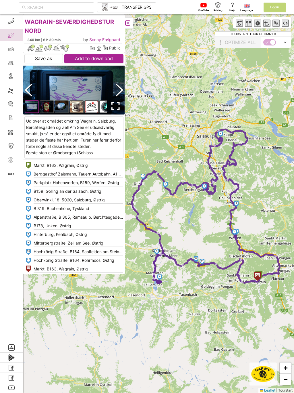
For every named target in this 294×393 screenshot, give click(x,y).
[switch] (269, 42)
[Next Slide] (119, 90)
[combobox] (59, 7)
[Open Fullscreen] (114, 106)
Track (20, 90)
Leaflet (269, 390)
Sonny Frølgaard (104, 39)
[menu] (11, 178)
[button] (234, 232)
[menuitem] (11, 21)
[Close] (127, 23)
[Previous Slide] (28, 90)
